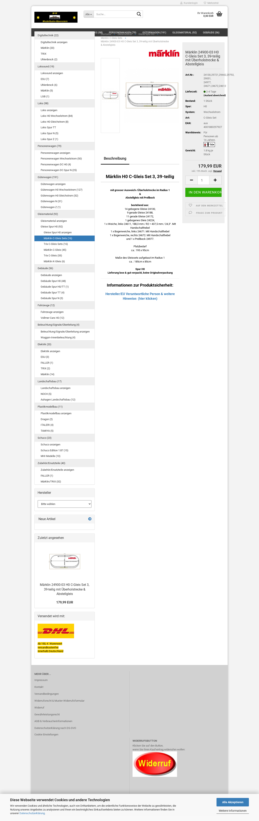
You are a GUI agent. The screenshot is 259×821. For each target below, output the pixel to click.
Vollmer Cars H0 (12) (52, 317)
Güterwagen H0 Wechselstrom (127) (62, 189)
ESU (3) (45, 356)
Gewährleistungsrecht (47, 714)
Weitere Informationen (233, 810)
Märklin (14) (47, 374)
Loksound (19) (46, 66)
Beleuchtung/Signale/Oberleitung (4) (59, 324)
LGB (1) (45, 96)
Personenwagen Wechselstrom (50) (61, 158)
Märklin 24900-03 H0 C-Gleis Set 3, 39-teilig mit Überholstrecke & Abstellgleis (64, 589)
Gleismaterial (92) (48, 214)
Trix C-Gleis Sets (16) (56, 243)
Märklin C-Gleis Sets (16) (58, 238)
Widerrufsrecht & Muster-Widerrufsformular (59, 700)
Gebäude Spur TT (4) (53, 292)
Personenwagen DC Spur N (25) (59, 170)
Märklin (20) (47, 47)
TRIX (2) (45, 368)
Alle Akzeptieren (232, 802)
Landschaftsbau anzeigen (55, 388)
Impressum (41, 680)
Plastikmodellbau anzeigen (56, 413)
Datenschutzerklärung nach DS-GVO (55, 728)
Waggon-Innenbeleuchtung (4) (58, 337)
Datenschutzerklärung (32, 813)
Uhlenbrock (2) (49, 59)
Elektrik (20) (44, 344)
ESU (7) (45, 79)
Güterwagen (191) (48, 177)
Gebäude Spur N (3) (52, 298)
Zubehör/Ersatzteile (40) (51, 463)
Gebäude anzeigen (51, 275)
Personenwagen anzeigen (55, 152)
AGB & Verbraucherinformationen (53, 721)
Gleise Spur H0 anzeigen (58, 232)
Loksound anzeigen (52, 73)
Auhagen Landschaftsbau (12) (58, 399)
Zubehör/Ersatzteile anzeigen (57, 469)
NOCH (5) (46, 393)
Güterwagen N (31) (51, 201)
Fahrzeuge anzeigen (52, 311)
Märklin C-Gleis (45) (55, 249)
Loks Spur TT (48, 127)
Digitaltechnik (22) (48, 35)
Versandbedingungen (46, 693)
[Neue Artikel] (89, 519)
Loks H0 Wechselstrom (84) (57, 115)
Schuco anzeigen (50, 444)
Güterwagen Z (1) (51, 207)
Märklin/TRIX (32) (51, 481)
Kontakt (38, 686)
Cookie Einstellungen (46, 734)
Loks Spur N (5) (49, 133)
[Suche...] (139, 14)
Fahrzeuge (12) (46, 305)
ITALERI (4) (47, 424)
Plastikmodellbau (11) (50, 406)
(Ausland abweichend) (215, 95)
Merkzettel (212, 3)
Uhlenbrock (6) (49, 84)
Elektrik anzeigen (50, 351)
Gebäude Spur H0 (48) (53, 281)
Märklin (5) (47, 90)
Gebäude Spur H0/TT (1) (55, 286)
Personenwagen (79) (50, 146)
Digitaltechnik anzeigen (54, 42)
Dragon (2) (47, 419)
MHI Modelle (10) (51, 456)
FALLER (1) (47, 362)
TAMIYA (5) (47, 430)
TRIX (43, 53)
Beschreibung (115, 158)
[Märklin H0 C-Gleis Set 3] (151, 95)
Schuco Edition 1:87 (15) (54, 450)
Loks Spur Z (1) (49, 139)
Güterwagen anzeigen (53, 184)
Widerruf (39, 707)
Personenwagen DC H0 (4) (56, 164)
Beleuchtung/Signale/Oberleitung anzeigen (65, 331)
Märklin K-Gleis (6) (54, 261)
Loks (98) (43, 103)
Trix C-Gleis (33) (53, 255)
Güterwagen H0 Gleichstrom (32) (59, 195)
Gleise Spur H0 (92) (52, 226)
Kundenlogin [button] (190, 3)
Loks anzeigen (49, 110)
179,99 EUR (64, 602)
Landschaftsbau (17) (50, 381)
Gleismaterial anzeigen (54, 220)
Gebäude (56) (45, 268)
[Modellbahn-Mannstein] (55, 17)
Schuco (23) (45, 437)
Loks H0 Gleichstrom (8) (55, 121)
